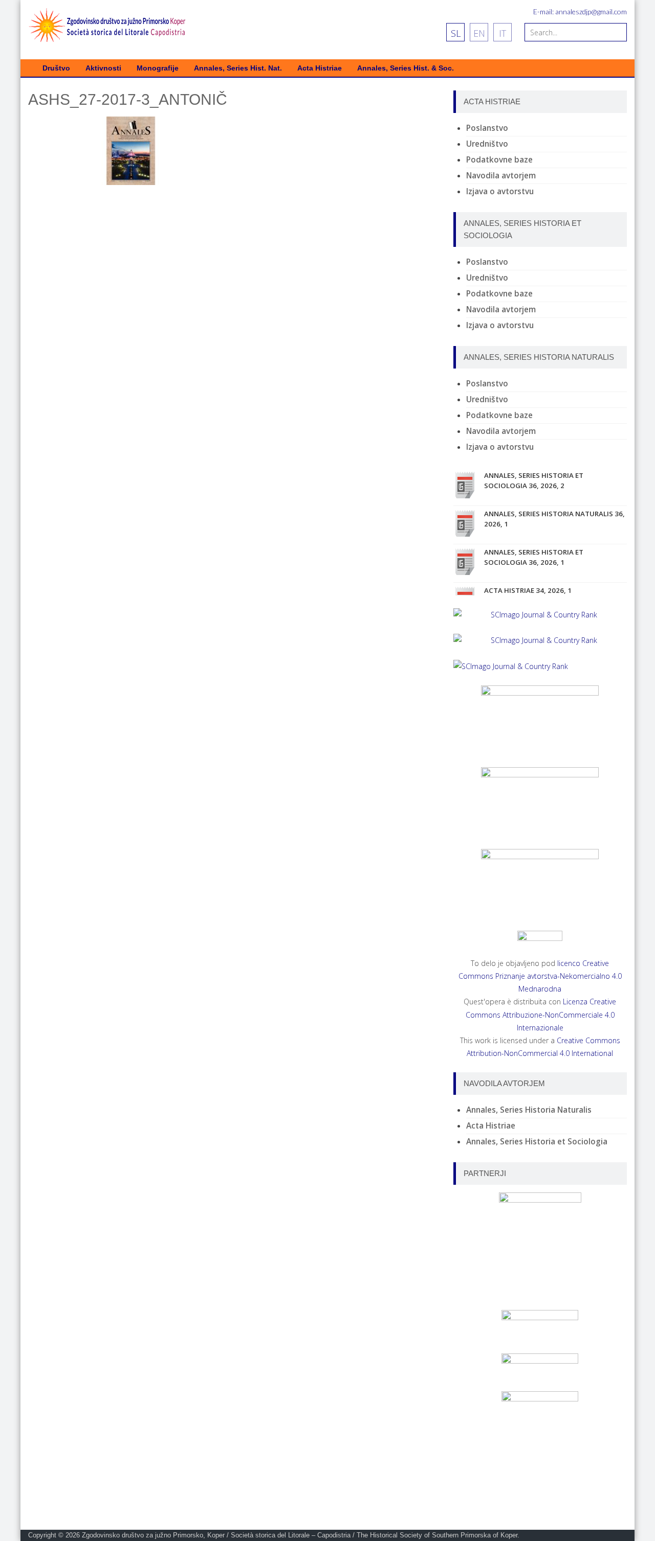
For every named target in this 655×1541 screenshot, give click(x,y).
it (502, 33)
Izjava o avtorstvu (500, 191)
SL (456, 33)
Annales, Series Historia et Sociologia (536, 1141)
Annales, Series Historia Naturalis (529, 1110)
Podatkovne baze (499, 159)
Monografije (158, 68)
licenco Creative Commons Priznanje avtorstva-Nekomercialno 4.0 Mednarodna (540, 976)
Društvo (56, 68)
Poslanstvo (487, 128)
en (479, 33)
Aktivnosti (103, 68)
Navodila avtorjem (501, 175)
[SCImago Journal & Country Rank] (540, 614)
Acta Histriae (319, 68)
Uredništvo (487, 144)
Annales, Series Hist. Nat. (238, 68)
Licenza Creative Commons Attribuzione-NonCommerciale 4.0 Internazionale (541, 1014)
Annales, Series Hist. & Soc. (405, 68)
